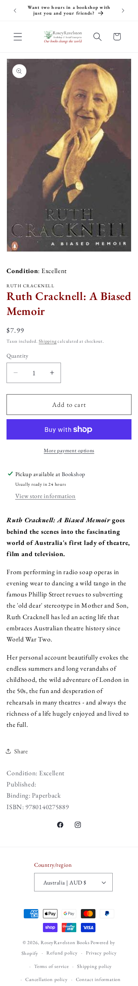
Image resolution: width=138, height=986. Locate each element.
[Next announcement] (123, 10)
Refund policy (61, 952)
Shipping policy (94, 966)
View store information (45, 496)
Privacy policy (101, 952)
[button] (18, 37)
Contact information (98, 979)
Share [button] (21, 751)
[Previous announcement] (15, 10)
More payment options (69, 450)
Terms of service (51, 966)
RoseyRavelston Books (65, 942)
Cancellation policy (46, 979)
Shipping (47, 341)
